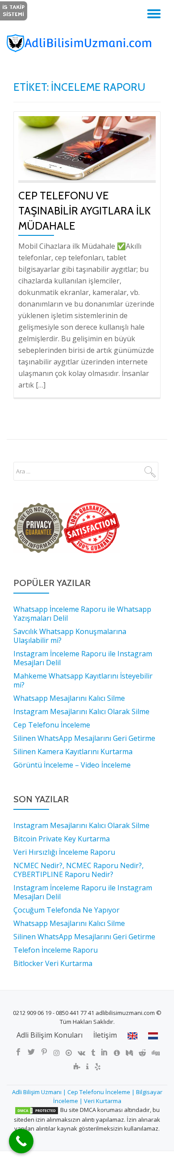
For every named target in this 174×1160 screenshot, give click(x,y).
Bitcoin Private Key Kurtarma (61, 839)
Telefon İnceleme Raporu (55, 950)
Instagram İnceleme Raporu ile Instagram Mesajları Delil (82, 892)
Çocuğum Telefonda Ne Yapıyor (66, 910)
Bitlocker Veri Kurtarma (52, 963)
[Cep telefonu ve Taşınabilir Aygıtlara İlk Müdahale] (87, 147)
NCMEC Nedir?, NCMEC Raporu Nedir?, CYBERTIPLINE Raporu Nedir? (78, 870)
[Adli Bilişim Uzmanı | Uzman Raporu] (87, 43)
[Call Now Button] (21, 1141)
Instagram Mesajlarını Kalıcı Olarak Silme (81, 825)
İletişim (105, 1035)
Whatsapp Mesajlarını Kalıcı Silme (69, 923)
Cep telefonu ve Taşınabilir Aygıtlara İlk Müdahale (84, 210)
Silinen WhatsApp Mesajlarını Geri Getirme (84, 937)
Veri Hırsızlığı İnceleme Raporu (64, 852)
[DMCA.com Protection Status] (36, 1110)
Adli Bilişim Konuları (50, 1035)
